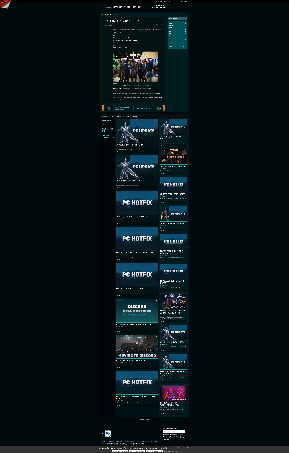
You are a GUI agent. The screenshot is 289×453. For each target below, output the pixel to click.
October (177, 40)
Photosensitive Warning (129, 441)
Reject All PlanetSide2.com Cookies (137, 451)
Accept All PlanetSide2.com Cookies (120, 451)
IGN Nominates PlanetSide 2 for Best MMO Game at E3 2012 (125, 40)
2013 (184, 46)
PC (155, 7)
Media (134, 7)
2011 (170, 46)
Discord (180, 1)
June (177, 33)
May (177, 31)
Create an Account (158, 1)
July (177, 35)
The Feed (112, 15)
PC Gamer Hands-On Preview (118, 42)
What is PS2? (117, 7)
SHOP (139, 7)
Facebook (158, 93)
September (177, 38)
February (177, 25)
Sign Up (180, 442)
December (177, 44)
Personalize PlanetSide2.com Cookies (154, 451)
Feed (127, 7)
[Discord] (104, 140)
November (177, 42)
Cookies (137, 441)
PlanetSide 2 (105, 15)
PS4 (163, 7)
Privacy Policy (179, 436)
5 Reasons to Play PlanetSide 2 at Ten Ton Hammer (123, 37)
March (177, 27)
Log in (165, 1)
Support (185, 1)
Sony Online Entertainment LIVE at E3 (120, 85)
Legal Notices (104, 441)
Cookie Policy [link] (167, 451)
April (177, 29)
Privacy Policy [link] (174, 451)
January (177, 23)
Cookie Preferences (145, 441)
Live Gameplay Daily (117, 88)
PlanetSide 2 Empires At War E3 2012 (120, 47)
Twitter (160, 97)
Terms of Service (179, 434)
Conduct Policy (154, 441)
